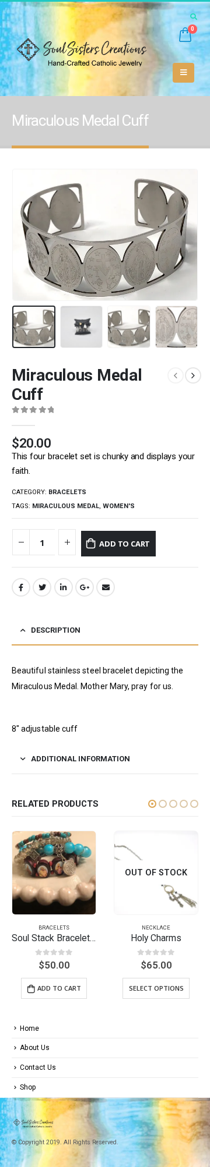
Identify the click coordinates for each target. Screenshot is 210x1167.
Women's (119, 506)
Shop (28, 1087)
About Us (35, 1048)
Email (105, 587)
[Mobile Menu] (183, 73)
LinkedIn (63, 587)
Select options (54, 988)
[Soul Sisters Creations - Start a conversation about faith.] (87, 48)
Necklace (54, 927)
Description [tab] (55, 630)
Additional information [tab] (80, 758)
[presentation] (26, 234)
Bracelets (67, 492)
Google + (84, 587)
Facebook (21, 587)
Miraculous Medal (65, 506)
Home (29, 1028)
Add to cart (124, 543)
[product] (156, 872)
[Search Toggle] (193, 17)
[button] (152, 804)
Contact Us (38, 1067)
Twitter (42, 587)
